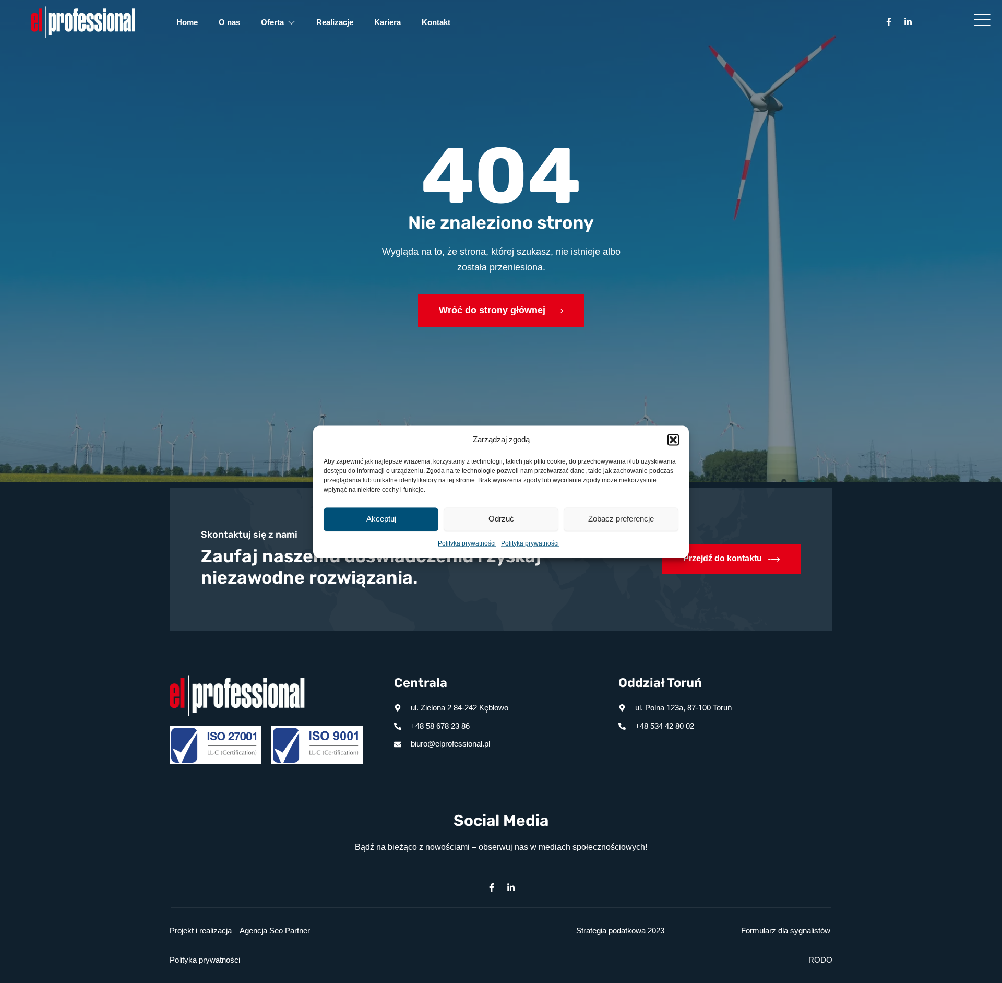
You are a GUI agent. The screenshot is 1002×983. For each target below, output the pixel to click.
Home (187, 22)
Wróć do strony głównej (492, 310)
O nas (229, 22)
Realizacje (334, 22)
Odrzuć (501, 518)
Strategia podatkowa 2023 (620, 930)
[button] (673, 439)
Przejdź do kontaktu (722, 558)
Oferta (272, 22)
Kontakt (436, 22)
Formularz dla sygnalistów (785, 930)
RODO (820, 959)
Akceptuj (381, 518)
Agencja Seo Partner (275, 930)
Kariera (387, 22)
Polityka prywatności (467, 543)
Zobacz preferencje (621, 518)
